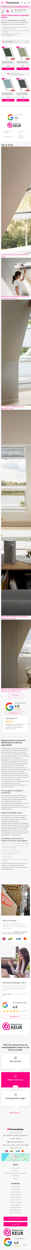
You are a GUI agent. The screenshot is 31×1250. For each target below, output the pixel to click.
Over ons (15, 1170)
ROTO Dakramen (15, 1189)
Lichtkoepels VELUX (15, 1194)
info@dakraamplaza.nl (17, 1142)
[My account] (25, 2)
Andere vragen (14, 1112)
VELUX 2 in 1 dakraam (15, 1199)
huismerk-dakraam (22, 6)
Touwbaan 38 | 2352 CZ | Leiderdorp (17, 1135)
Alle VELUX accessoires (15, 1212)
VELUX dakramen (15, 1186)
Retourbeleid (15, 1175)
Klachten (15, 1178)
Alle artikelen (15, 695)
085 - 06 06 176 (16, 1138)
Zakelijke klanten (16, 1224)
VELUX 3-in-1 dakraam (15, 1202)
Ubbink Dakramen (15, 1192)
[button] (22, 2)
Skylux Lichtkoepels (15, 1197)
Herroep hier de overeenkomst (15, 1218)
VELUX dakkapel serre (15, 1210)
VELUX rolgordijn (15, 1205)
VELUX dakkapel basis (15, 1207)
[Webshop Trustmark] (7, 11)
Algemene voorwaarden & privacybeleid (15, 1173)
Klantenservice (15, 1168)
